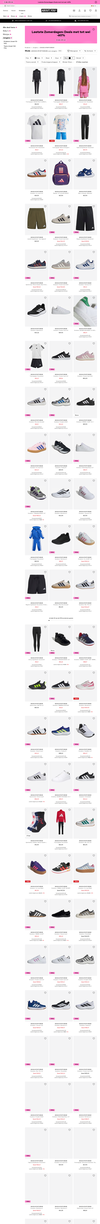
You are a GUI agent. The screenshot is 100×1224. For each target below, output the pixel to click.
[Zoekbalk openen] (69, 16)
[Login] (79, 10)
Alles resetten (83, 62)
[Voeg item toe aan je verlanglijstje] (45, 69)
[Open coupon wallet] (74, 10)
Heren (13, 10)
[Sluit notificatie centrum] (85, 10)
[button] (74, 50)
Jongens (35, 47)
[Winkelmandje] (96, 10)
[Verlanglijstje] (90, 10)
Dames (5, 10)
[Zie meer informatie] (37, 109)
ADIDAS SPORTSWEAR (47, 47)
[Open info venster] (96, 2)
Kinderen (22, 10)
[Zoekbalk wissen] (96, 16)
